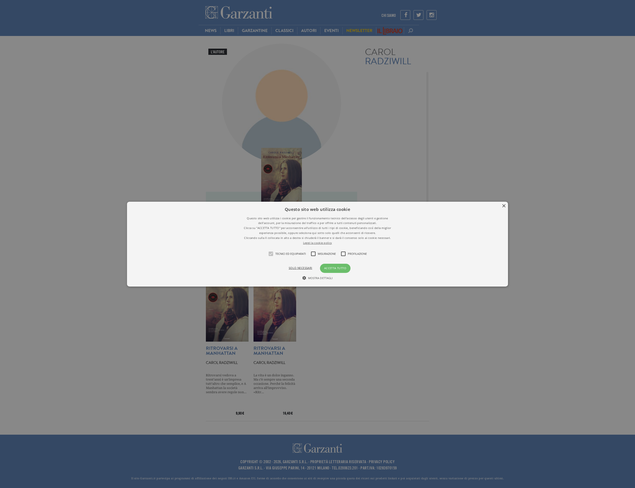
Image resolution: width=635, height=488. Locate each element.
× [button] (504, 206)
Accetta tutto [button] (335, 268)
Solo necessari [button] (300, 268)
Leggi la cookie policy (317, 242)
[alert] (317, 244)
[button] (317, 243)
